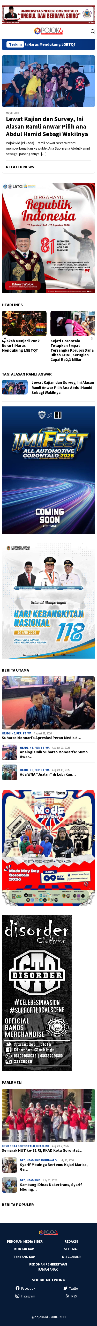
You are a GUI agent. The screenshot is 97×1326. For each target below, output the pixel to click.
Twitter (74, 1288)
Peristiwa (23, 733)
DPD (22, 1160)
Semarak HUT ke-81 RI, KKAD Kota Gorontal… (42, 1150)
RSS (74, 1296)
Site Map (71, 1249)
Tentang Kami (24, 1257)
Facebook (28, 1288)
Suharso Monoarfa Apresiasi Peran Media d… (41, 737)
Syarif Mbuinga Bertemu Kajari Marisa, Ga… (54, 1167)
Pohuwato (49, 1160)
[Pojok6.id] (48, 30)
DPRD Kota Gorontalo (18, 1146)
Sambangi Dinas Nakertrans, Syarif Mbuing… (51, 1187)
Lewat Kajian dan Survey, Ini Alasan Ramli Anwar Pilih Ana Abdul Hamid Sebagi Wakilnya (47, 126)
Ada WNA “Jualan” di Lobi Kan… (48, 774)
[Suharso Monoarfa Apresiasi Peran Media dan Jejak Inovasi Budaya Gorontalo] (72, 323)
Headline (8, 733)
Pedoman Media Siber (25, 1241)
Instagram (28, 1296)
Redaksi (71, 1241)
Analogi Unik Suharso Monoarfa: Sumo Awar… (54, 754)
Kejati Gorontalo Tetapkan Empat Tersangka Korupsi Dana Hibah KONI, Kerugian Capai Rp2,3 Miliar (23, 350)
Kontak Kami (24, 1249)
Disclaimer (71, 1257)
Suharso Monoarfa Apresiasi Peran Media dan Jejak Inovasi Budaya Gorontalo (72, 348)
